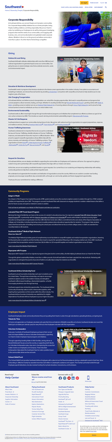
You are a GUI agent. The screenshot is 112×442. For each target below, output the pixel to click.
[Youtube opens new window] (69, 378)
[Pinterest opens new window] (77, 378)
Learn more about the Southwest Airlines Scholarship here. (26, 300)
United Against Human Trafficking (38, 143)
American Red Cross (35, 125)
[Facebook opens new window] (60, 378)
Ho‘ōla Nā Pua (22, 145)
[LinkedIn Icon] (73, 378)
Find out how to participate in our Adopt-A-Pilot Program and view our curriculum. (34, 208)
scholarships (53, 92)
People (20, 10)
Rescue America (35, 145)
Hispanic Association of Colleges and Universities (50, 217)
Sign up (33, 382)
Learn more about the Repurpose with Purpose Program (25, 264)
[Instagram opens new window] (64, 378)
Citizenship (13, 10)
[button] (84, 3)
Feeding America (63, 125)
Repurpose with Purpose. (81, 116)
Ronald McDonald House (75, 103)
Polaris (24, 143)
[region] (94, 431)
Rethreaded (12, 145)
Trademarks (33, 438)
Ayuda (47, 145)
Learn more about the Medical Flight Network (22, 246)
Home (7, 10)
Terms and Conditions (18, 438)
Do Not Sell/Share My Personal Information (45, 438)
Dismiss (94, 435)
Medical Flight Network (45, 105)
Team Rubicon (48, 125)
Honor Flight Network (80, 105)
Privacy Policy (27, 438)
